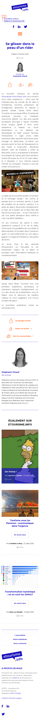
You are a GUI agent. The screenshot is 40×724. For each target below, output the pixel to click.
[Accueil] (20, 4)
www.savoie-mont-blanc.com (14, 97)
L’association (20, 635)
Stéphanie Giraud (10, 372)
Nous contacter (20, 643)
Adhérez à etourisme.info (14, 21)
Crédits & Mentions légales (11, 698)
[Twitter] (25, 26)
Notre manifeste (20, 639)
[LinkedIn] (19, 26)
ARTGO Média (15, 693)
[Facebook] (13, 26)
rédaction (15, 678)
